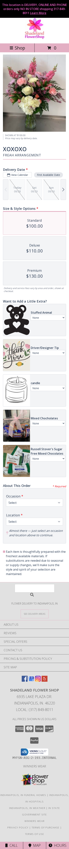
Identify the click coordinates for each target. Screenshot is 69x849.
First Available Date (48, 175)
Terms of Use (34, 834)
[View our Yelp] (44, 680)
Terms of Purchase (45, 827)
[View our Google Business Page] (31, 680)
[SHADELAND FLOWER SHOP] (34, 38)
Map (36, 845)
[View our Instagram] (38, 680)
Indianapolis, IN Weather (27, 808)
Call (13, 845)
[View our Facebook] (25, 680)
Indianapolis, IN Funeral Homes (23, 795)
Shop (20, 48)
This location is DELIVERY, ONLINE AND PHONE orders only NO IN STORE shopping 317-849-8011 (34, 9)
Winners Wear (34, 766)
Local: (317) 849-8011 (34, 709)
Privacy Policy (18, 827)
